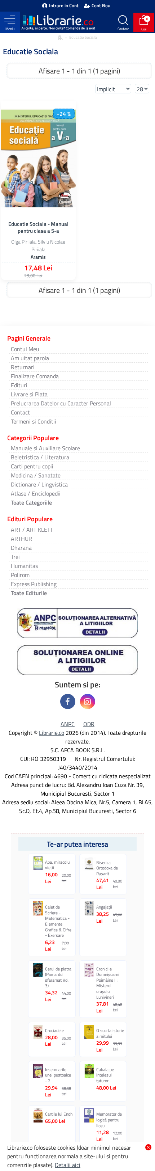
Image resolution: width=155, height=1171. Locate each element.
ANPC (68, 724)
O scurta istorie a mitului (110, 1033)
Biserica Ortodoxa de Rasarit (107, 868)
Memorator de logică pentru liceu (109, 1119)
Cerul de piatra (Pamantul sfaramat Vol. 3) (58, 977)
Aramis (38, 257)
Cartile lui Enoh (58, 1114)
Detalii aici (67, 1165)
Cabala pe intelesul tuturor (105, 1075)
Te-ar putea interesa (77, 844)
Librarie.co (51, 732)
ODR (88, 724)
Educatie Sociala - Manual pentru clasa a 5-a (38, 227)
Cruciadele (54, 1030)
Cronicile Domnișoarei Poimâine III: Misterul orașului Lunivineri (107, 983)
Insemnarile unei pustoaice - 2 (58, 1075)
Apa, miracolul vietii (58, 865)
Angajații (104, 907)
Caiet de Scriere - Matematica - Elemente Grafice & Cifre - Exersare (58, 921)
